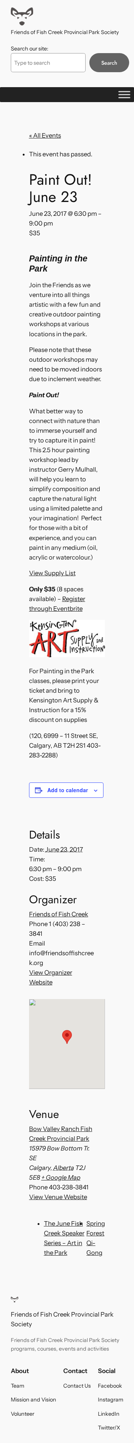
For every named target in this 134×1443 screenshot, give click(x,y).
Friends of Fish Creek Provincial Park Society (65, 32)
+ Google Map (60, 1177)
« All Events (45, 135)
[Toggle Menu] (124, 94)
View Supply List (52, 573)
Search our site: (29, 48)
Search (109, 63)
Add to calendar (67, 790)
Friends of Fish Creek (58, 914)
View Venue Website (58, 1197)
